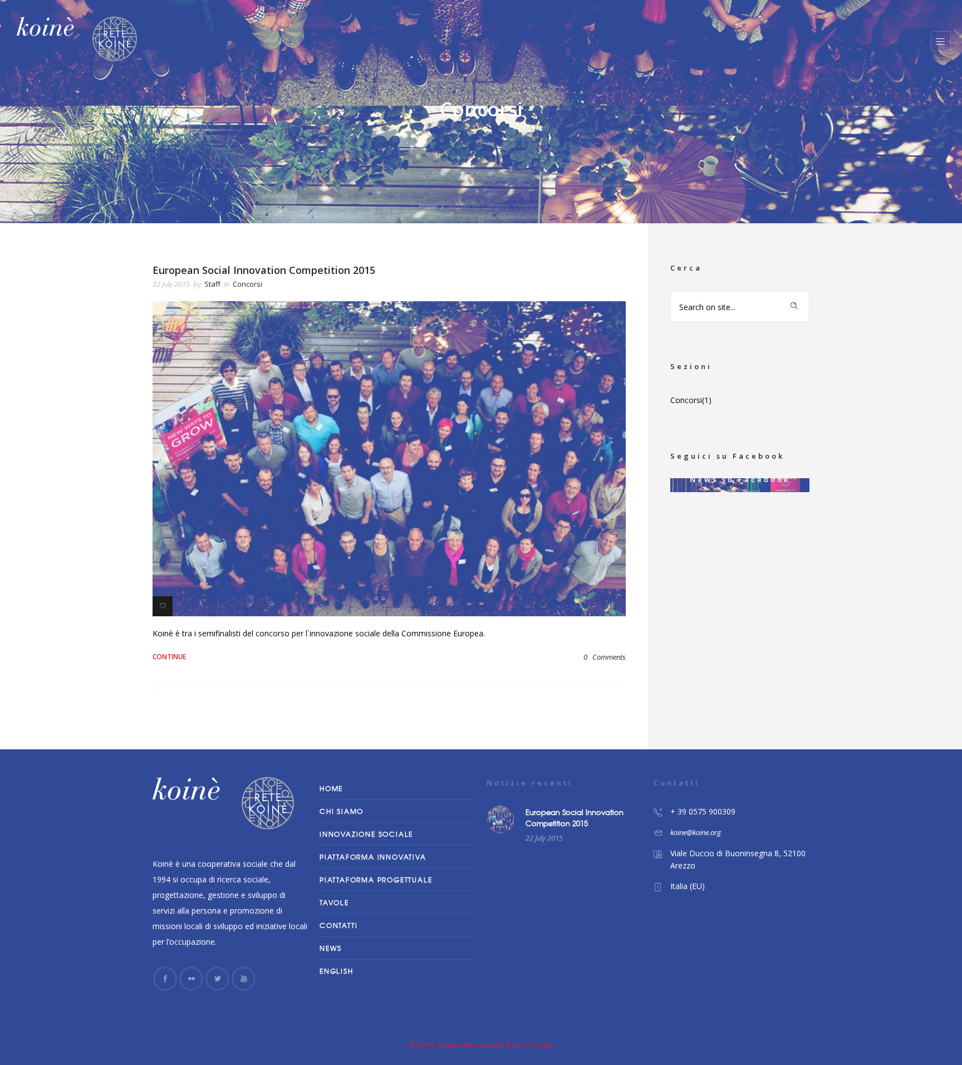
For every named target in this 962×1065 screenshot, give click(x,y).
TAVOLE (334, 902)
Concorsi (686, 400)
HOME (331, 788)
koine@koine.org (695, 832)
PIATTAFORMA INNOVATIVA (373, 857)
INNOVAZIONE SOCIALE (366, 834)
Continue (169, 656)
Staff (212, 284)
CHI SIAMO (342, 811)
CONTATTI (338, 925)
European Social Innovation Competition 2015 (264, 270)
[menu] (941, 41)
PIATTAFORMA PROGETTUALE (376, 880)
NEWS (331, 948)
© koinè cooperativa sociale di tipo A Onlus (481, 1044)
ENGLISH (337, 971)
